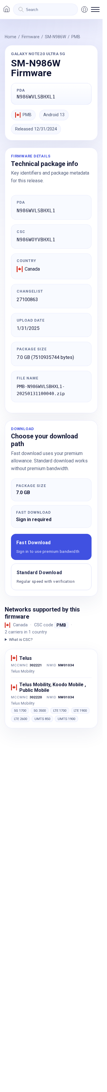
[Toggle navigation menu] (95, 9)
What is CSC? (21, 639)
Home (10, 36)
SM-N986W (55, 36)
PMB (75, 36)
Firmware (31, 36)
